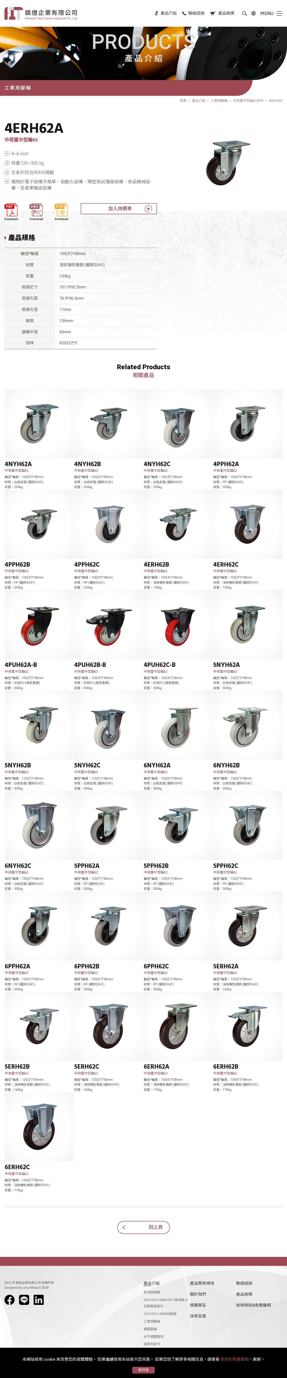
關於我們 (198, 1294)
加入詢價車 (120, 208)
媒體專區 (198, 1305)
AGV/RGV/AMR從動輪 (160, 1314)
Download (11, 219)
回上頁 (156, 1227)
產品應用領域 (202, 1283)
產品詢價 (244, 1294)
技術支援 (198, 1316)
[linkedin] (39, 1300)
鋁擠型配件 (152, 1344)
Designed (11, 1287)
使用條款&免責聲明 (253, 1305)
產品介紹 (152, 1283)
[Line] (24, 1300)
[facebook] (9, 1300)
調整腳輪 (150, 1329)
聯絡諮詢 (244, 1283)
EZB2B (44, 1287)
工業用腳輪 (152, 1321)
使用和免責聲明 (234, 1359)
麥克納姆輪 (152, 1292)
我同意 (143, 1370)
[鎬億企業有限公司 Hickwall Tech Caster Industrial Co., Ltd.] (40, 13)
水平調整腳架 (154, 1337)
